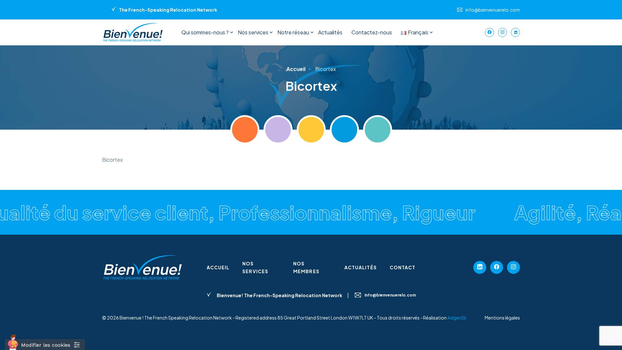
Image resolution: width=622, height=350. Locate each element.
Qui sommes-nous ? (205, 32)
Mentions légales (502, 318)
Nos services (253, 32)
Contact (403, 267)
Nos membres (306, 267)
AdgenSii (456, 318)
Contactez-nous (371, 32)
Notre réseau (293, 32)
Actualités (330, 32)
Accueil (218, 267)
